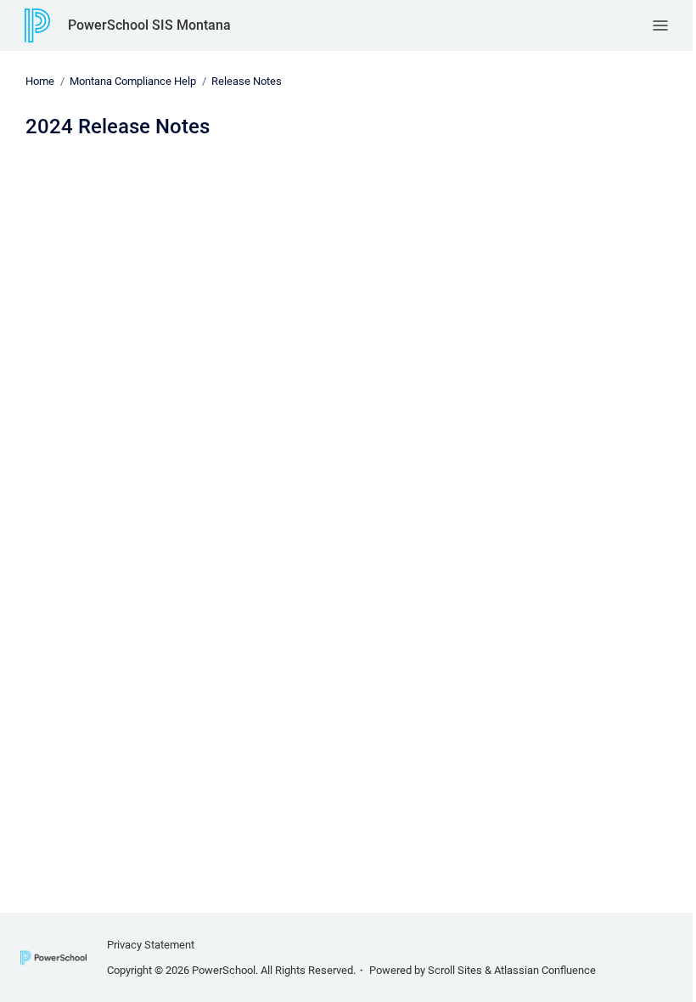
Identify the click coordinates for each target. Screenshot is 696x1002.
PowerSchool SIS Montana (149, 25)
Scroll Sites (455, 970)
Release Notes (246, 81)
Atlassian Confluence (545, 970)
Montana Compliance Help (133, 81)
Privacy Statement (150, 944)
